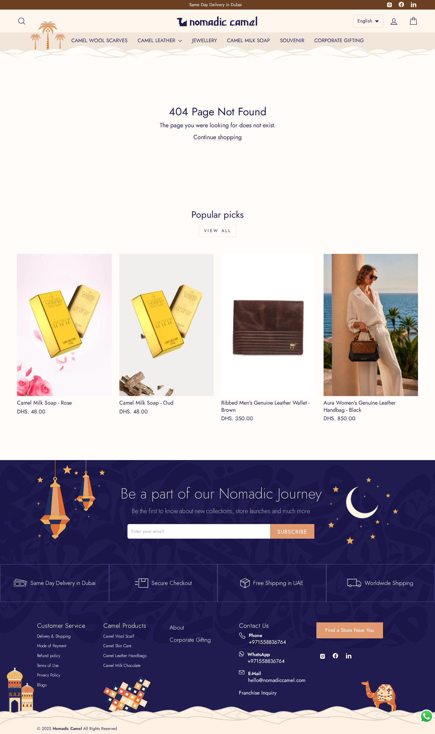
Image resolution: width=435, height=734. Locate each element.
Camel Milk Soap (248, 40)
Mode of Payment (51, 646)
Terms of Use (47, 666)
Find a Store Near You (349, 630)
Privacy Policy (48, 675)
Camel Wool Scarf (118, 636)
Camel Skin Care (117, 646)
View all (217, 231)
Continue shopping (217, 137)
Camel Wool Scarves (99, 40)
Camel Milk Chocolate (121, 666)
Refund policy (48, 656)
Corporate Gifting (339, 40)
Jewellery (204, 40)
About (177, 627)
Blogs (42, 685)
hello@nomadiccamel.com (277, 680)
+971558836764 (267, 642)
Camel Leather (157, 40)
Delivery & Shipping (54, 636)
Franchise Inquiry (258, 693)
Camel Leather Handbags (124, 656)
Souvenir (292, 40)
